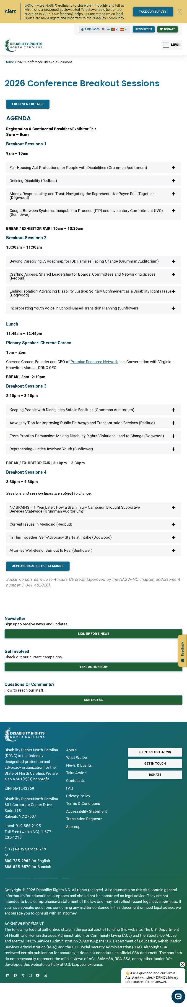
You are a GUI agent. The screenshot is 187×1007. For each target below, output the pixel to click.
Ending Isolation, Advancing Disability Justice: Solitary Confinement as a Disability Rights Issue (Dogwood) (90, 293)
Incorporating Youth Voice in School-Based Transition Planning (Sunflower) (74, 308)
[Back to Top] (45, 975)
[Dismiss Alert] (179, 12)
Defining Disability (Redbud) (33, 180)
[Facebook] (15, 975)
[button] (93, 167)
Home (9, 62)
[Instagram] (30, 975)
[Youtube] (38, 975)
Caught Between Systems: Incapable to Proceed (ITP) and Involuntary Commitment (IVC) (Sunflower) (86, 212)
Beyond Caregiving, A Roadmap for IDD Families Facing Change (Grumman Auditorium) (84, 261)
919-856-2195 (28, 825)
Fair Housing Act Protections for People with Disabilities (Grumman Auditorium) (78, 167)
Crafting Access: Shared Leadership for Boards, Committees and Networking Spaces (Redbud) (83, 276)
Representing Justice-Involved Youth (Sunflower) (51, 449)
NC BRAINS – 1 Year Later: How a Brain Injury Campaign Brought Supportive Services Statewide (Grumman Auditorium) (75, 509)
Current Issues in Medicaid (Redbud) (41, 524)
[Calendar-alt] (8, 975)
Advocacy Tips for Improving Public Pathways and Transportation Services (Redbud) (82, 423)
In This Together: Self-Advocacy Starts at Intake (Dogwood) (61, 537)
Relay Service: (27, 849)
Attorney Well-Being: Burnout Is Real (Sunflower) (51, 550)
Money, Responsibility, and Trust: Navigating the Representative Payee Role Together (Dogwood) (82, 195)
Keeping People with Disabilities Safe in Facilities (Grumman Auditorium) (72, 409)
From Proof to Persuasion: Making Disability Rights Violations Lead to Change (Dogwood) (87, 436)
